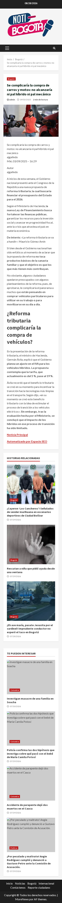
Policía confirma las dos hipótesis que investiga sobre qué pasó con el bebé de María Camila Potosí (31, 728)
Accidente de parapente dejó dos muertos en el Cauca (31, 783)
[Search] (54, 48)
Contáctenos (17, 887)
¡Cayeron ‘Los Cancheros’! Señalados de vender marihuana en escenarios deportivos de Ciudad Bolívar (31, 484)
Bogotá (11, 79)
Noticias (20, 883)
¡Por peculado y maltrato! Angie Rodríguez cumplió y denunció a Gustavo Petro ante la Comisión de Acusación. (31, 835)
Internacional (46, 883)
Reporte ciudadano (39, 887)
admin (12, 99)
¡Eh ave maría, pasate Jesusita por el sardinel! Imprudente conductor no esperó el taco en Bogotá (31, 601)
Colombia (15, 690)
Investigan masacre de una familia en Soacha (31, 677)
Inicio (9, 883)
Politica (14, 848)
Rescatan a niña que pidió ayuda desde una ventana (31, 544)
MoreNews (22, 899)
